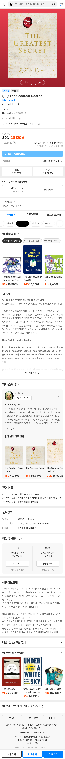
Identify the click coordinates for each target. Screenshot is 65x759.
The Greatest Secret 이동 (35, 461)
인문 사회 (17, 494)
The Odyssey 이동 (11, 677)
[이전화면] (4, 4)
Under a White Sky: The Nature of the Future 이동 (32, 677)
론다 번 (5, 109)
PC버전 (21, 740)
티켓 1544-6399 (33, 725)
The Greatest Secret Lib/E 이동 (14, 461)
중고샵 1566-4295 (51, 725)
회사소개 (29, 740)
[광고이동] (53, 4)
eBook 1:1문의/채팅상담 (31, 728)
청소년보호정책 (44, 737)
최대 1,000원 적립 (51, 161)
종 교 (26, 494)
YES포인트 (7, 142)
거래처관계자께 (41, 740)
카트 (61, 5)
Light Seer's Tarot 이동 (54, 682)
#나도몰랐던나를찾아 (32, 241)
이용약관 (18, 737)
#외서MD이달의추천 (12, 241)
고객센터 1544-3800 (15, 725)
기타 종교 (35, 494)
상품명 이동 (11, 271)
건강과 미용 (37, 498)
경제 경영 (17, 502)
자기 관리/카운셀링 (53, 498)
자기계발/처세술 (31, 502)
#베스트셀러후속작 (51, 241)
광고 (37, 743)
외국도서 (7, 494)
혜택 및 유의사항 (17, 569)
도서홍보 (29, 743)
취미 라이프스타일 (21, 498)
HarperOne (7, 113)
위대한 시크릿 (15, 118)
